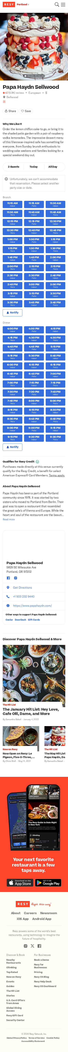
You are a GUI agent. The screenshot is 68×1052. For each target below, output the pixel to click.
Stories (10, 995)
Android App (41, 919)
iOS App (23, 919)
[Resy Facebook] (39, 946)
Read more (9, 519)
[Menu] (62, 4)
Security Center (15, 1020)
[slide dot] (25, 76)
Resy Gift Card (14, 1015)
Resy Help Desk (42, 981)
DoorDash (20, 619)
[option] (34, 46)
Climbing (11, 967)
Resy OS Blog (41, 977)
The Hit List (12, 991)
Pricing (38, 972)
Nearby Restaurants (13, 961)
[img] (4, 97)
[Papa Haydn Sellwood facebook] (8, 578)
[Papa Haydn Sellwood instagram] (15, 578)
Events (10, 981)
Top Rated (12, 972)
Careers (30, 913)
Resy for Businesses (40, 966)
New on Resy (13, 977)
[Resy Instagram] (25, 946)
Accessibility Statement (33, 1041)
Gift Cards (34, 619)
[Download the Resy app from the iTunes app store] (20, 883)
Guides (10, 986)
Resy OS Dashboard (45, 986)
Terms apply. (57, 475)
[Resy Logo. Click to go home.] (9, 4)
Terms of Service (36, 1038)
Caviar (9, 619)
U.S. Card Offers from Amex (15, 1002)
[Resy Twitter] (32, 946)
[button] (57, 4)
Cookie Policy (52, 1038)
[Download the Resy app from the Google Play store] (48, 883)
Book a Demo (41, 960)
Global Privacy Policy (17, 1038)
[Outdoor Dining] (4, 101)
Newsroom (48, 913)
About (15, 913)
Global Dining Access (14, 1009)
